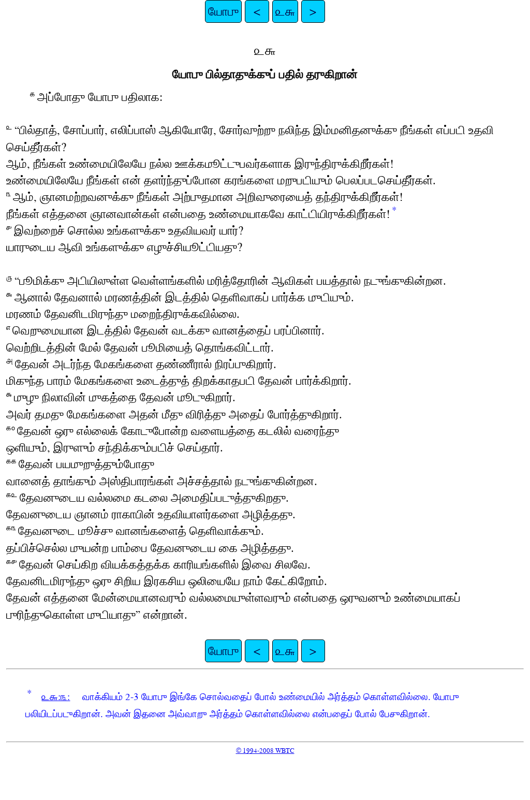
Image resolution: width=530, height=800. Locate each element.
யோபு (223, 11)
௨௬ (285, 11)
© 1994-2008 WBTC (265, 750)
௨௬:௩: (55, 696)
